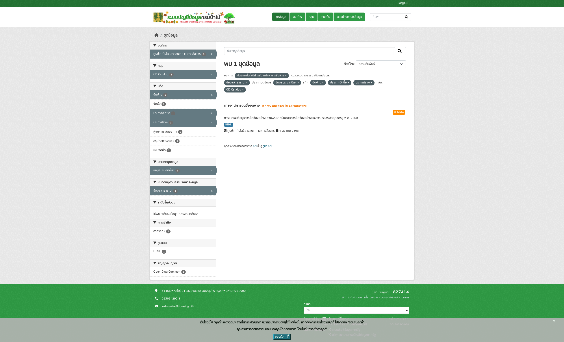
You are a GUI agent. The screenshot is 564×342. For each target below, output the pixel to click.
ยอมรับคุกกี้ (282, 337)
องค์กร (297, 17)
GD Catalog (399, 112)
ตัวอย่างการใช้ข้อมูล (349, 17)
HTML (228, 124)
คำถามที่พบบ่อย (352, 297)
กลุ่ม (311, 17)
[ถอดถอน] (286, 76)
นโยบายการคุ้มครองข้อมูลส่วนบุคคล (386, 297)
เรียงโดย (349, 64)
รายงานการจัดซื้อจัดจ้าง (242, 105)
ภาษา (307, 304)
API (255, 146)
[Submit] (407, 17)
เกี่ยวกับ (325, 17)
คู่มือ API (267, 146)
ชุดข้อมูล (280, 17)
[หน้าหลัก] (156, 35)
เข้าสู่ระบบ (404, 3)
